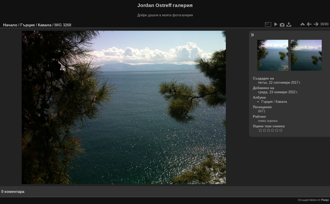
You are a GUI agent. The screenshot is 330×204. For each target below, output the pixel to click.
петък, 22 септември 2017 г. (279, 82)
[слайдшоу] (275, 24)
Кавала (44, 25)
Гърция (27, 25)
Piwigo (325, 199)
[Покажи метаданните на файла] (282, 24)
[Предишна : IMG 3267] (309, 24)
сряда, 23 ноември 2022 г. (278, 92)
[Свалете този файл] (289, 24)
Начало (10, 25)
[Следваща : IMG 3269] (315, 24)
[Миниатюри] (302, 24)
